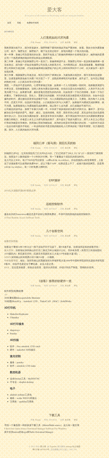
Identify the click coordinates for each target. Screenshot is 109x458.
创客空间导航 (11, 241)
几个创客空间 (54, 231)
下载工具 (54, 415)
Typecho (53, 446)
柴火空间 (8, 250)
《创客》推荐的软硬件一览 (54, 281)
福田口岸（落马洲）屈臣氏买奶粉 (54, 143)
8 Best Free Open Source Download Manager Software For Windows (35, 428)
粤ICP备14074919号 (40, 449)
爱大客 (54, 9)
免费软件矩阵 (33, 22)
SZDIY (7, 257)
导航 (19, 22)
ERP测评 (54, 180)
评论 (75, 42)
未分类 (67, 42)
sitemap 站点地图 (73, 446)
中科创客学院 (11, 260)
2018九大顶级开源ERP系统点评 (20, 190)
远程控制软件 (54, 204)
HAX (6, 267)
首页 (9, 22)
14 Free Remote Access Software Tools (22, 217)
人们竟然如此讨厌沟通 (54, 37)
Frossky (38, 42)
